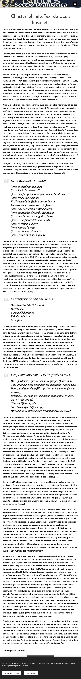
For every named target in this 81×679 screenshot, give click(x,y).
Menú (75, 4)
